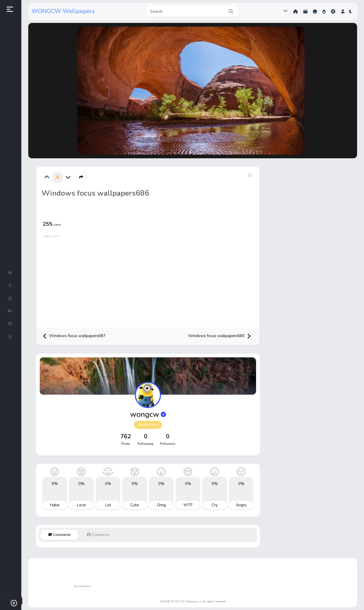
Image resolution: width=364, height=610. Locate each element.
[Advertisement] (148, 281)
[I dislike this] (68, 177)
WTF (188, 505)
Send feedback (82, 586)
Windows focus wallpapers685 (217, 335)
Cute (134, 505)
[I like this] (47, 177)
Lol (108, 505)
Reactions (315, 11)
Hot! (324, 11)
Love (81, 505)
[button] (342, 11)
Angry (241, 505)
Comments (61, 534)
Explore (333, 11)
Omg (161, 505)
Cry (215, 505)
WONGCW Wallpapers (63, 11)
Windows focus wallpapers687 (77, 335)
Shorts (306, 11)
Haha (54, 505)
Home (296, 11)
